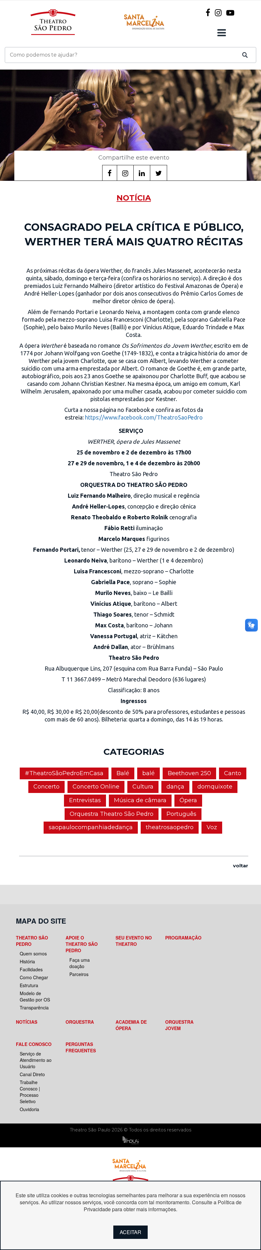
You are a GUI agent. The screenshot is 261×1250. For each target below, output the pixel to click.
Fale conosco (34, 1044)
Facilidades (31, 969)
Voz (212, 827)
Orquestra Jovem (179, 1025)
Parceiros (78, 974)
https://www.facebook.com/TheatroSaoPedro (144, 417)
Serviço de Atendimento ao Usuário (36, 1059)
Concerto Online (96, 786)
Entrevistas (85, 800)
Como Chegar (34, 977)
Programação (183, 937)
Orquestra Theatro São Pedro (111, 813)
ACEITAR (130, 1232)
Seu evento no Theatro (134, 940)
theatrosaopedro (170, 827)
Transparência (34, 1007)
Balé (122, 773)
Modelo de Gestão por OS (35, 996)
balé (148, 773)
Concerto (46, 786)
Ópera (188, 800)
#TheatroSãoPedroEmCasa (64, 773)
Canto (232, 773)
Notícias (26, 1022)
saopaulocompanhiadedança (91, 827)
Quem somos (33, 953)
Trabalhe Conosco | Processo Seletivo (30, 1091)
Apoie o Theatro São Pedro (82, 943)
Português (181, 813)
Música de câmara (140, 800)
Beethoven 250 (189, 773)
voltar (240, 866)
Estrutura (29, 985)
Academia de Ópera (131, 1025)
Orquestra (80, 1022)
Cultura (142, 786)
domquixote (214, 786)
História (27, 961)
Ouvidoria (29, 1109)
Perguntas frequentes (81, 1047)
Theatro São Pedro (32, 940)
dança (175, 786)
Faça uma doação (79, 963)
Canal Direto (32, 1074)
